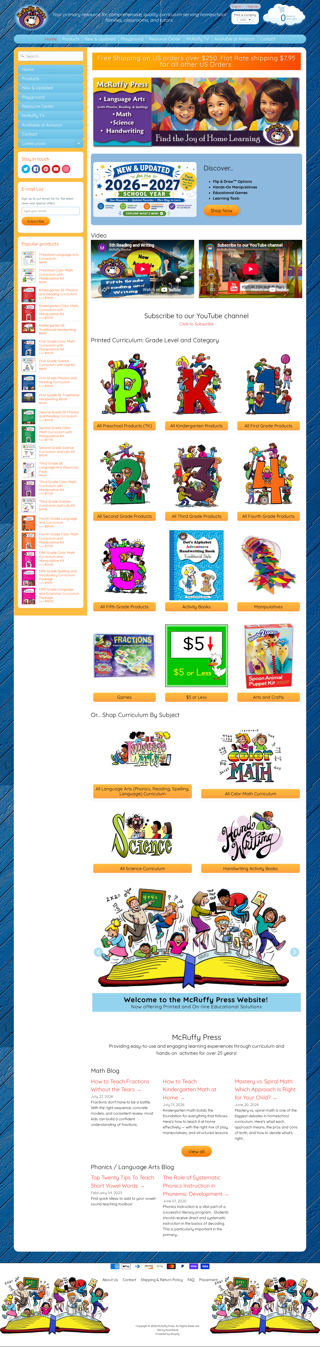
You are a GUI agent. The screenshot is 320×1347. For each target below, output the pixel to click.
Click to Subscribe (196, 324)
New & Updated (100, 39)
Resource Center (165, 39)
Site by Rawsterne (167, 1330)
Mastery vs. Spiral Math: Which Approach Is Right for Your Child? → (265, 1089)
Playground (132, 39)
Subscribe (35, 221)
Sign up (253, 6)
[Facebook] (36, 169)
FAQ (190, 1279)
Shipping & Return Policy (162, 1279)
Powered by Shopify (167, 1334)
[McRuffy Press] (31, 17)
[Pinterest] (46, 169)
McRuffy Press (166, 1326)
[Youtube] (56, 169)
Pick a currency (245, 15)
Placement (208, 1279)
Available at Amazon (234, 39)
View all (196, 1151)
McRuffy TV (197, 39)
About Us (110, 1279)
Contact (267, 39)
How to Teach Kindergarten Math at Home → (189, 1089)
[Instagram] (66, 169)
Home (51, 39)
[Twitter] (26, 169)
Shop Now (221, 210)
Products (70, 39)
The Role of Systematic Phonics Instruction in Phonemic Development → (196, 1185)
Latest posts (52, 144)
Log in (236, 6)
